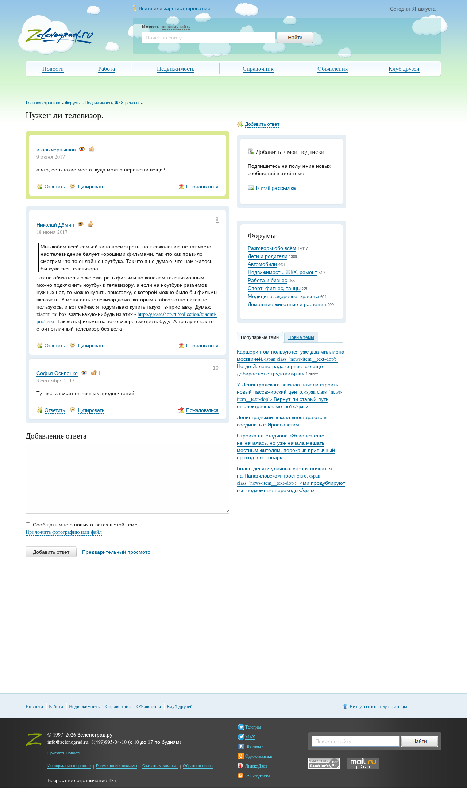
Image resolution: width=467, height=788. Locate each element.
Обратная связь (198, 765)
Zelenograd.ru (59, 36)
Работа (106, 68)
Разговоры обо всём (272, 247)
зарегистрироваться (188, 8)
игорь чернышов (56, 149)
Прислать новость (64, 753)
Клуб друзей (404, 68)
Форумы (72, 102)
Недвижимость (175, 68)
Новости (53, 68)
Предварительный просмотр (116, 552)
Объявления (332, 68)
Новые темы (301, 337)
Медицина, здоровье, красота (283, 296)
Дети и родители (267, 255)
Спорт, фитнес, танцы (274, 288)
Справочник (258, 68)
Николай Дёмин (55, 224)
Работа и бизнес (267, 280)
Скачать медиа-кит (160, 765)
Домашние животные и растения (287, 304)
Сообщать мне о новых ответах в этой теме (85, 524)
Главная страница (43, 102)
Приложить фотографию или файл (64, 531)
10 (216, 368)
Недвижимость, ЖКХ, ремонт (112, 102)
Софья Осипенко (57, 373)
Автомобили (262, 263)
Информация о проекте (69, 765)
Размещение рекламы (116, 765)
